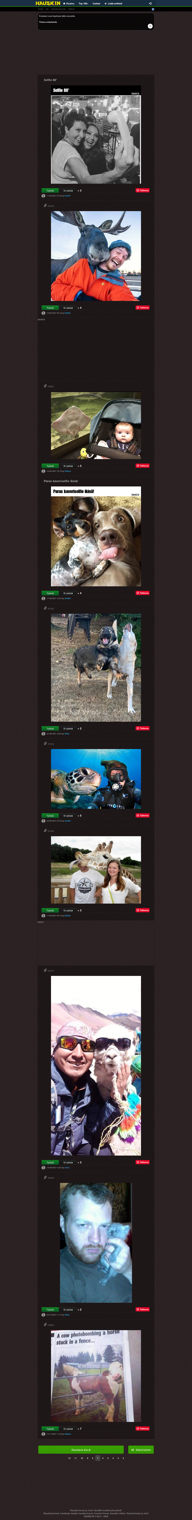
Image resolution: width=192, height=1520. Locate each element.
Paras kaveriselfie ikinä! (61, 481)
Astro (67, 1167)
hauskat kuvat (58, 9)
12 (69, 1458)
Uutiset (96, 3)
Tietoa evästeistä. (48, 22)
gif (47, 9)
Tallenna (144, 190)
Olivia (67, 733)
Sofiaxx (68, 471)
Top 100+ (83, 3)
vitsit (40, 9)
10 (82, 1458)
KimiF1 (68, 195)
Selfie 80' (50, 80)
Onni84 (68, 598)
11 (75, 1458)
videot (71, 9)
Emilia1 (68, 313)
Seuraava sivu (79, 1450)
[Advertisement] (96, 54)
